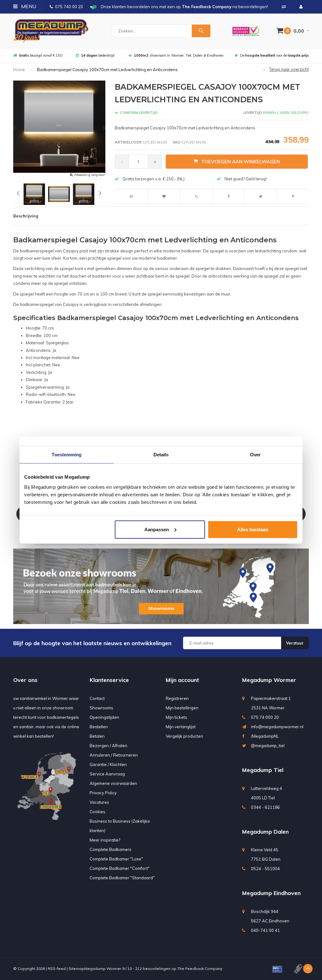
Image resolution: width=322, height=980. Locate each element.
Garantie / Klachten (108, 764)
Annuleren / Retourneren (114, 755)
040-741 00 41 (265, 930)
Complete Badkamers (110, 849)
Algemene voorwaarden (113, 783)
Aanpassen (156, 529)
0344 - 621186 (265, 807)
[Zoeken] (201, 31)
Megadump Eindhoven (271, 893)
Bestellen (99, 726)
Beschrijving (25, 215)
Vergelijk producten (184, 736)
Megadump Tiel (262, 770)
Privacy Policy (103, 792)
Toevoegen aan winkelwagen (240, 162)
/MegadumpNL (265, 736)
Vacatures (99, 802)
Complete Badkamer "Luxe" (116, 858)
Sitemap (76, 968)
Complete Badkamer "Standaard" (122, 877)
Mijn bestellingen (182, 707)
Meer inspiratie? (105, 839)
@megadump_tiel (268, 745)
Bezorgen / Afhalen (108, 745)
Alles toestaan (252, 529)
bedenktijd (97, 55)
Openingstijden (104, 717)
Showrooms (101, 707)
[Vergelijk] (284, 6)
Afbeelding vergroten (89, 175)
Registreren (177, 698)
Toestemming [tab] (66, 454)
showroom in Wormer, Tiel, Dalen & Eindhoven (179, 55)
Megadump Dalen (265, 831)
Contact (97, 698)
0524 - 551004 (265, 868)
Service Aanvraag (107, 773)
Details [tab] (161, 454)
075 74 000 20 (265, 717)
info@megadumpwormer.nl (277, 726)
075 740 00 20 (69, 6)
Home (19, 69)
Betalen (97, 736)
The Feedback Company (199, 968)
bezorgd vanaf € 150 (40, 55)
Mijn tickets (176, 717)
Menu (28, 6)
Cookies (97, 811)
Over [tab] (255, 454)
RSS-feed (57, 968)
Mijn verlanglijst (181, 726)
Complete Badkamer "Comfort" (120, 868)
